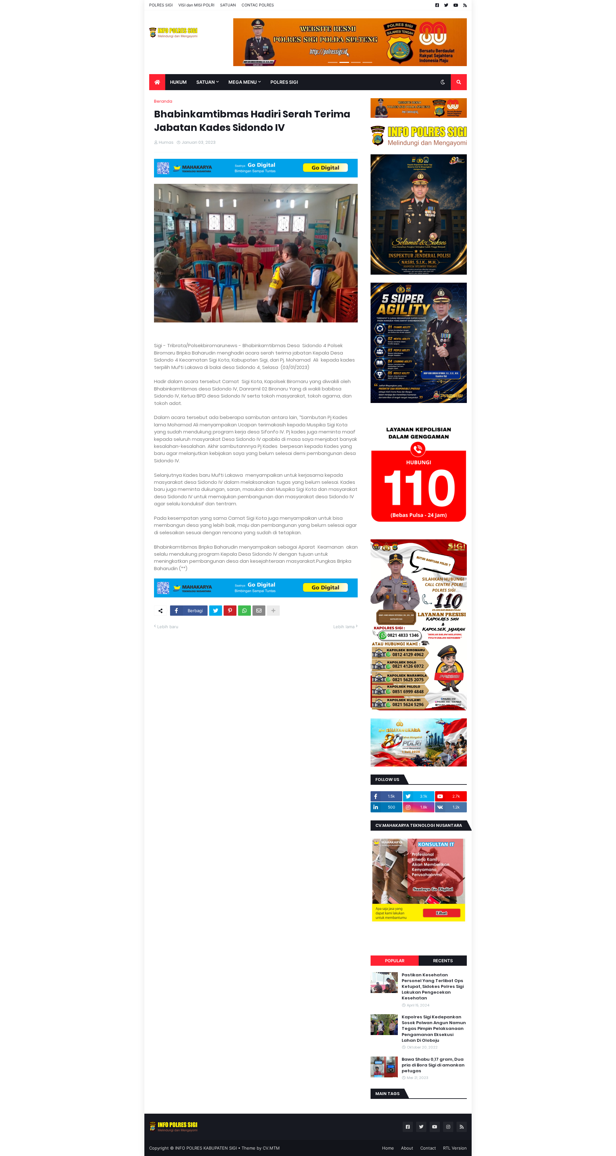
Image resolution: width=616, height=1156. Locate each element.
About (407, 1148)
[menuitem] (157, 82)
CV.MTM (271, 1148)
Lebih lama (344, 626)
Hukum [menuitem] (178, 82)
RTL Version (455, 1148)
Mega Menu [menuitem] (242, 82)
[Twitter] (215, 610)
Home (388, 1148)
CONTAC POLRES (258, 5)
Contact (428, 1148)
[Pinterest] (230, 610)
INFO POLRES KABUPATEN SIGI (206, 1148)
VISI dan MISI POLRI (196, 5)
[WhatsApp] (244, 610)
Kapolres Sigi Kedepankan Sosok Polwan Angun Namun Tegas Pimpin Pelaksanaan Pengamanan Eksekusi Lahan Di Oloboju (434, 1028)
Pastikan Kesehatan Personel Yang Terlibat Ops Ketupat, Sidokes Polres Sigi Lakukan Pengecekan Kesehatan (433, 986)
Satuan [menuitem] (205, 82)
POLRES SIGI (161, 5)
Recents (443, 960)
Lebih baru (167, 626)
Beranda (163, 101)
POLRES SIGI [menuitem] (284, 82)
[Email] (258, 610)
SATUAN (228, 5)
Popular (394, 960)
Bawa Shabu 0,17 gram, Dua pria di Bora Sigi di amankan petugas (433, 1065)
